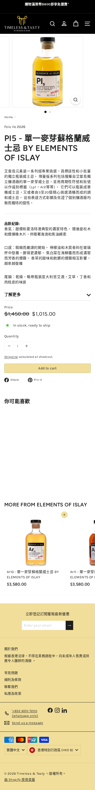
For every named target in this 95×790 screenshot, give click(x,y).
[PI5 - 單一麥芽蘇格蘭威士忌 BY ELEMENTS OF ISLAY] (36, 448)
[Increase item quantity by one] (26, 346)
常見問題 (11, 673)
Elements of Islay (62, 505)
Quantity (11, 336)
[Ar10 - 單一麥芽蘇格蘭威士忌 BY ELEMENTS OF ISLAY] (36, 552)
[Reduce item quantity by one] (9, 346)
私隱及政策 (12, 693)
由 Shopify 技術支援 (19, 779)
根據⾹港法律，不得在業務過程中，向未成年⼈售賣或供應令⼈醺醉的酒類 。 (46, 658)
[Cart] (76, 23)
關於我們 (11, 649)
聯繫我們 (11, 687)
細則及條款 (12, 680)
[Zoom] (75, 99)
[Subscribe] (69, 625)
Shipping (11, 357)
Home (8, 117)
